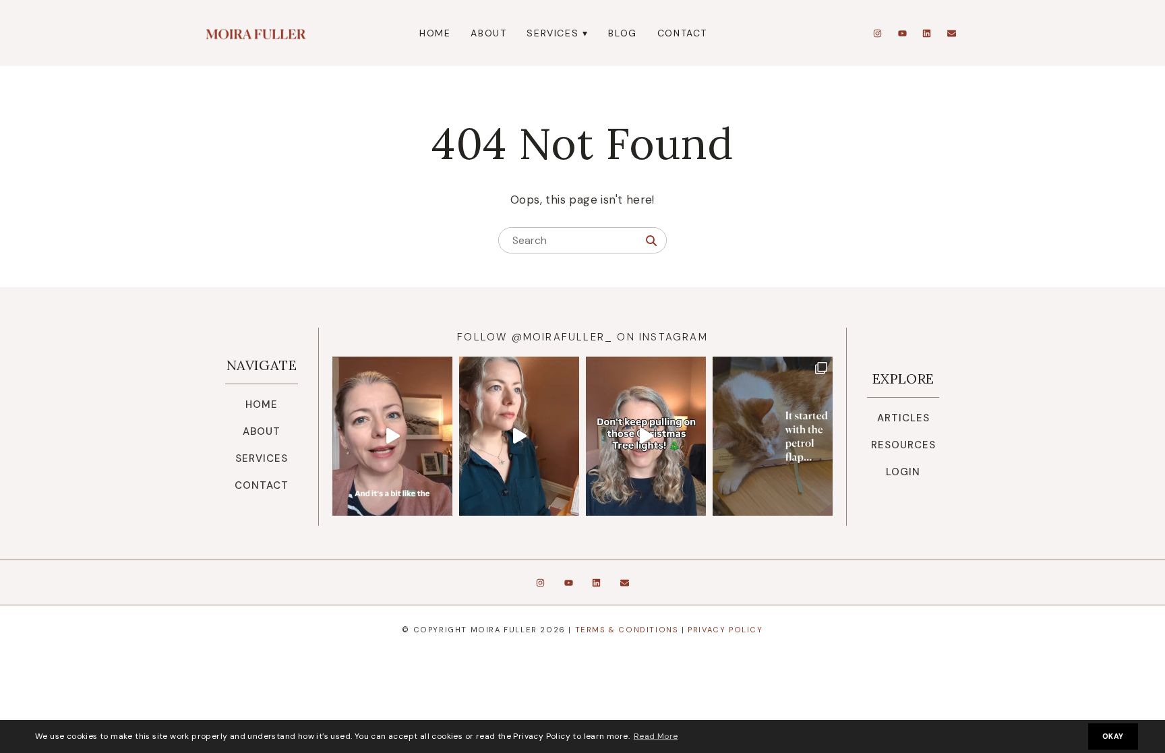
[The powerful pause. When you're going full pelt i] (646, 436)
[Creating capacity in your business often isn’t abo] (392, 436)
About (488, 33)
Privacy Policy (725, 629)
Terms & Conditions (627, 629)
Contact (682, 33)
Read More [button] (656, 736)
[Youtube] (902, 33)
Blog (622, 33)
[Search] (651, 241)
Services (552, 33)
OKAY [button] (1113, 736)
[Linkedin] (927, 33)
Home (434, 33)
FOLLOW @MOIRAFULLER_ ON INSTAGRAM (582, 337)
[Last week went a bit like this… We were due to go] (773, 436)
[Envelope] (951, 33)
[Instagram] (878, 33)
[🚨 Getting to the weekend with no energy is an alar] (519, 436)
